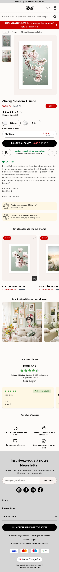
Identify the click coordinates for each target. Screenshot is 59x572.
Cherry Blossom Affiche (31, 32)
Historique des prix (10, 196)
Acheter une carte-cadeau (32, 527)
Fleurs (14, 32)
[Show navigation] (4, 8)
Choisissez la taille (10, 128)
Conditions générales (19, 535)
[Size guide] (6, 152)
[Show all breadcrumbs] (5, 32)
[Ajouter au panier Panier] (34, 278)
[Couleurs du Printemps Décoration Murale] (22, 322)
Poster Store (36, 565)
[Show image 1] (6, 41)
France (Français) (30, 559)
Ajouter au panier (29, 143)
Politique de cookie (41, 535)
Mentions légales (30, 539)
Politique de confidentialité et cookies (29, 543)
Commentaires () (10, 115)
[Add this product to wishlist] (52, 152)
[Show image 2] (6, 56)
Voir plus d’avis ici (29, 415)
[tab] (48, 8)
